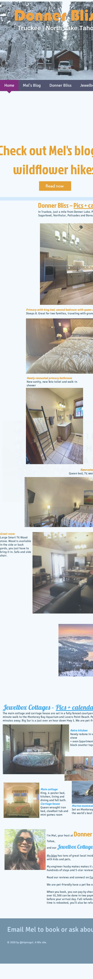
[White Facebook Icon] (87, 514)
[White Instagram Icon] (79, 514)
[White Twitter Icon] (70, 514)
